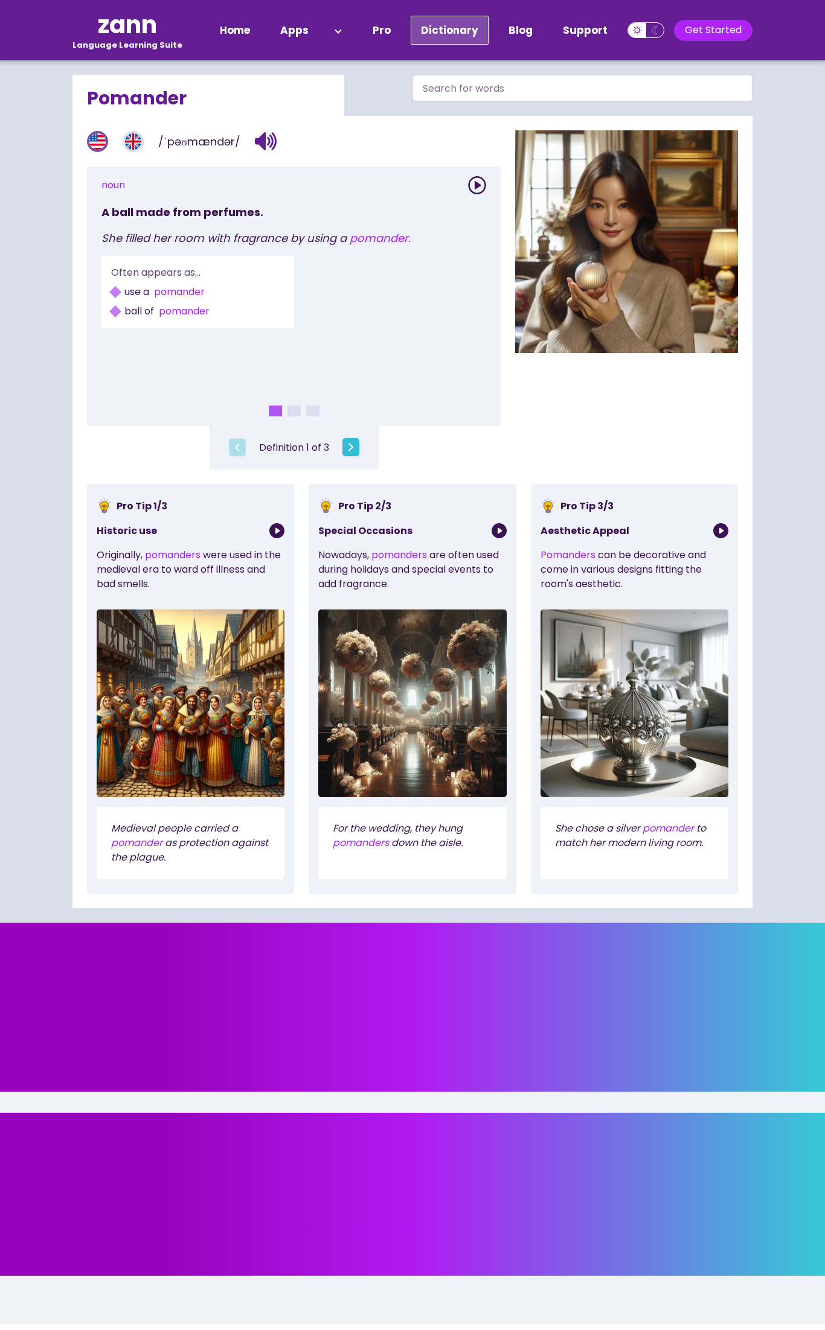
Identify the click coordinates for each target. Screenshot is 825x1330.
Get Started (713, 30)
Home (235, 30)
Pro (382, 30)
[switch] (646, 30)
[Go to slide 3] (312, 411)
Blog (521, 30)
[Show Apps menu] (338, 30)
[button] (266, 141)
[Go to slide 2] (294, 411)
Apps (294, 30)
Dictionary (449, 30)
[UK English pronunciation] (133, 141)
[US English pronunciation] (97, 141)
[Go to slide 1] (275, 411)
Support (585, 30)
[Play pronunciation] (477, 185)
